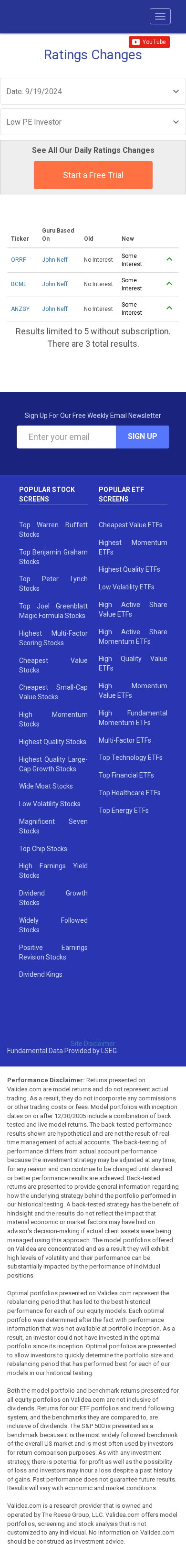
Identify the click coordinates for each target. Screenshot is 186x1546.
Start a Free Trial (93, 175)
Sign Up (142, 436)
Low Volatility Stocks (50, 804)
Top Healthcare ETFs (130, 793)
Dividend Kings (40, 974)
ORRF (18, 259)
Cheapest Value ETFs (131, 525)
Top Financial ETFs (126, 775)
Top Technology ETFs (131, 757)
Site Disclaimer (93, 1043)
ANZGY (20, 309)
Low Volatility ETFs (127, 587)
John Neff (55, 259)
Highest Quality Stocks (52, 742)
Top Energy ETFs (124, 810)
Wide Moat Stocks (46, 786)
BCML (18, 284)
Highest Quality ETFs (129, 569)
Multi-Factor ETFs (125, 740)
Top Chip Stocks (43, 849)
